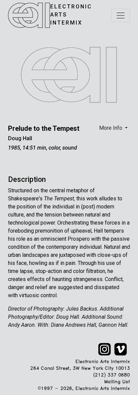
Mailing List (117, 382)
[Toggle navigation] (120, 15)
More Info (111, 128)
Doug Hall (20, 138)
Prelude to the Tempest (43, 128)
